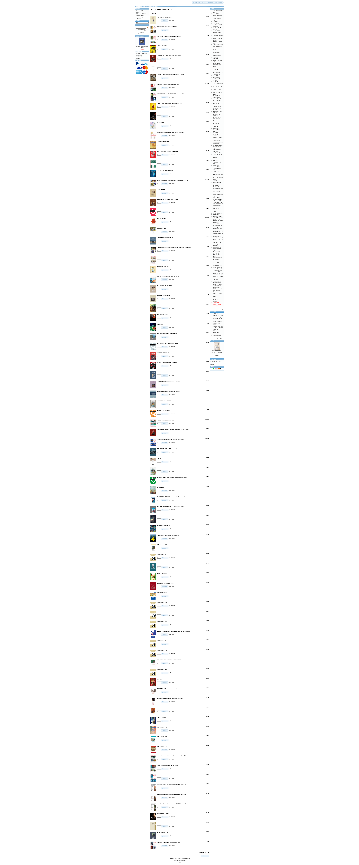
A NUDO (215, 180)
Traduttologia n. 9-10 (217, 228)
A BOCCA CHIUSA (217, 262)
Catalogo (145, 6)
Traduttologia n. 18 (217, 236)
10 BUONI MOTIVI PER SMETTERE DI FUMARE (217, 108)
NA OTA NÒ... (216, 298)
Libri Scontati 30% (140, 13)
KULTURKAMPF (216, 122)
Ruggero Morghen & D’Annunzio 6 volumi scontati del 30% (217, 270)
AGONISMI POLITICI (217, 225)
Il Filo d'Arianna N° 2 (217, 267)
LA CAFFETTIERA (217, 117)
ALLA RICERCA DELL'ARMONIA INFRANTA (216, 130)
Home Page (139, 6)
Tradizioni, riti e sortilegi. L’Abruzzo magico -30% (217, 18)
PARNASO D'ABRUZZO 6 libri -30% (217, 162)
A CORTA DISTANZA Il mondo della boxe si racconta (218, 46)
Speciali (212, 340)
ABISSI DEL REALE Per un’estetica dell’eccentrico (217, 259)
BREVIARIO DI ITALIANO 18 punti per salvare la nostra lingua (218, 187)
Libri (137, 12)
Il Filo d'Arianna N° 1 (217, 264)
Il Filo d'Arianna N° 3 (217, 265)
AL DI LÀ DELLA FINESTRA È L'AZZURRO (216, 125)
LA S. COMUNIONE (217, 321)
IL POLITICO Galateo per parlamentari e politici (218, 147)
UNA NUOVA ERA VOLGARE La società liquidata (218, 178)
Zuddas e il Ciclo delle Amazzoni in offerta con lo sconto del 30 (218, 72)
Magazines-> (139, 15)
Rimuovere (172, 20)
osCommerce (182, 860)
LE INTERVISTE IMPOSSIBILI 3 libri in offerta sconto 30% (217, 54)
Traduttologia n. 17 (217, 214)
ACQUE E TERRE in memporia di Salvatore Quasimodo (217, 352)
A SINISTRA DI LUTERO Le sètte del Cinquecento (217, 25)
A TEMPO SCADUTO (218, 21)
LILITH (214, 330)
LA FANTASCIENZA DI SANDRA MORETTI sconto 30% (218, 278)
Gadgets (138, 18)
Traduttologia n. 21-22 (218, 230)
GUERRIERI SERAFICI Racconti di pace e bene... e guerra (218, 315)
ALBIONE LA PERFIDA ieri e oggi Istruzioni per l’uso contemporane (218, 233)
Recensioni (213, 359)
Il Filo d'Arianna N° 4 (217, 213)
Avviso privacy (139, 55)
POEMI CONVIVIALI (217, 88)
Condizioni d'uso (139, 56)
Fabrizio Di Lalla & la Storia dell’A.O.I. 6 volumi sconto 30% (217, 100)
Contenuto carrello (153, 6)
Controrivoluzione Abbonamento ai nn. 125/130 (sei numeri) (217, 287)
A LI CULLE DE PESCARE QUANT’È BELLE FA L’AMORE (217, 32)
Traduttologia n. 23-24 (218, 237)
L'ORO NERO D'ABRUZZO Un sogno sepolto (218, 210)
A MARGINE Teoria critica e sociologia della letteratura (218, 83)
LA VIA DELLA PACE (217, 318)
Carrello (212, 8)
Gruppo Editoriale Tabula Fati (183, 858)
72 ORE (214, 49)
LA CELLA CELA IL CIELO (142, 46)
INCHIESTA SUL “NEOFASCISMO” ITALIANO (217, 79)
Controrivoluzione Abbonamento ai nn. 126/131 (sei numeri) (217, 292)
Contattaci (138, 58)
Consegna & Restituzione (141, 53)
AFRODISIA (215, 245)
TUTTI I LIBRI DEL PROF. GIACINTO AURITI (217, 65)
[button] (199, 2)
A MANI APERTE (216, 75)
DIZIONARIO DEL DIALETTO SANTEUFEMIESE (217, 151)
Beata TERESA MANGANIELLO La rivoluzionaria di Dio (217, 199)
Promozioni (138, 17)
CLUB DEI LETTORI (217, 86)
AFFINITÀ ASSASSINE (218, 220)
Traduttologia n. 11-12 (218, 244)
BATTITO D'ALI (216, 189)
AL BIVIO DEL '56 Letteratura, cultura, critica (217, 249)
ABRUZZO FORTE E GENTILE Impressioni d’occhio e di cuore (218, 218)
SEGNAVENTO (216, 50)
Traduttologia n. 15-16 (218, 227)
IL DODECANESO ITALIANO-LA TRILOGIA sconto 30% (218, 173)
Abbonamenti (139, 10)
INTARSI (215, 320)
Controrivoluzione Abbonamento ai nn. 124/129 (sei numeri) (217, 283)
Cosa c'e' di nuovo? (140, 36)
